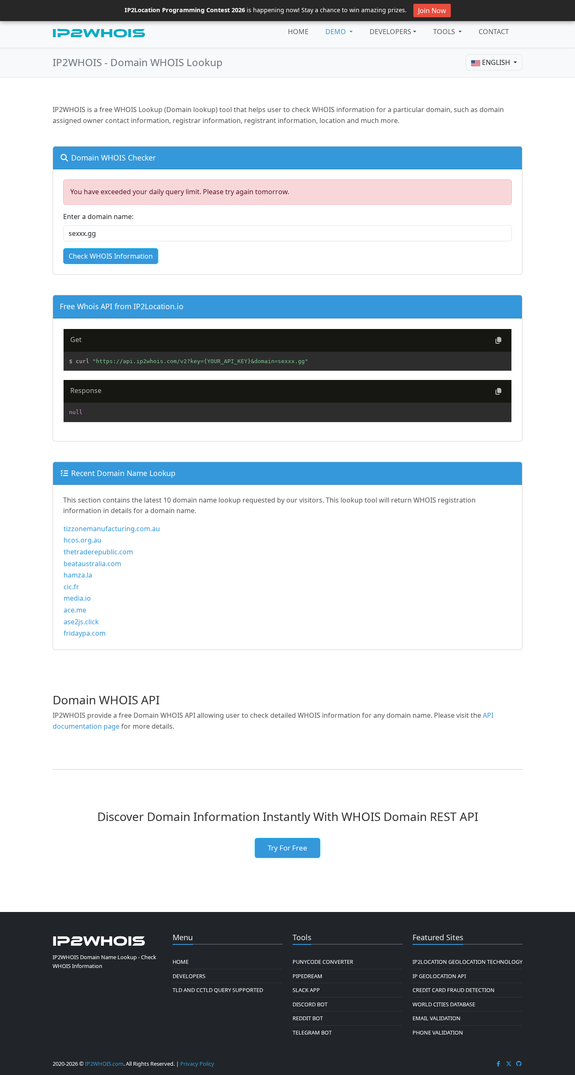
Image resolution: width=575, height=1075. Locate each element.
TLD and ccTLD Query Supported (218, 990)
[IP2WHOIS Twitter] (509, 1063)
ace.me (75, 610)
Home (298, 31)
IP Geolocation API (439, 976)
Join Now (432, 10)
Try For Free (287, 848)
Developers (390, 31)
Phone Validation (438, 1032)
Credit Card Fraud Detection (454, 990)
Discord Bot (310, 1004)
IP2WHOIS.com (104, 1063)
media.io (77, 598)
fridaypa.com (85, 633)
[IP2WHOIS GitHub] (519, 1063)
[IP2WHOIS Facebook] (498, 1063)
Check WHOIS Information (111, 256)
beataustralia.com (92, 563)
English (496, 62)
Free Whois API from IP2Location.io (122, 306)
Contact (494, 31)
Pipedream (307, 976)
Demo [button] (336, 31)
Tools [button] (445, 31)
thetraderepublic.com (98, 551)
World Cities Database (444, 1004)
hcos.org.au (82, 540)
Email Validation (437, 1018)
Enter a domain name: (98, 216)
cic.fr (71, 586)
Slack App (306, 990)
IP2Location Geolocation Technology (467, 961)
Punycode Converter (323, 961)
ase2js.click (81, 621)
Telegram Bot (312, 1032)
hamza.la (78, 575)
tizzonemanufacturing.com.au (112, 528)
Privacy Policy (197, 1063)
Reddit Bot (308, 1018)
